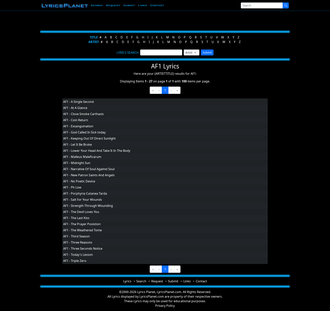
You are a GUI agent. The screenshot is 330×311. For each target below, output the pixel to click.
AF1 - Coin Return (75, 120)
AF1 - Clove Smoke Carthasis (83, 114)
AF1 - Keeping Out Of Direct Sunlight (89, 138)
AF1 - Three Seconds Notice (82, 248)
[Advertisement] (146, 20)
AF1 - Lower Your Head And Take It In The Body (96, 151)
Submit (129, 5)
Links (142, 5)
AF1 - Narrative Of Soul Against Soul (89, 169)
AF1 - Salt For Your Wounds (82, 199)
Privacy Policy (165, 306)
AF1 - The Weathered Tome (82, 230)
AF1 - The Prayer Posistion (82, 224)
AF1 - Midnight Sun (76, 163)
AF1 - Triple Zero (74, 261)
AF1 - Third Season (76, 236)
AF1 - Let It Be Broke (77, 144)
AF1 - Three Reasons (77, 242)
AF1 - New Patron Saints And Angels (89, 175)
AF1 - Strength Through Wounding (88, 206)
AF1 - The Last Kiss (76, 218)
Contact (157, 5)
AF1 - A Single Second (78, 102)
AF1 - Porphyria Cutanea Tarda (85, 193)
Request (113, 5)
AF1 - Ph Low (72, 187)
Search (97, 5)
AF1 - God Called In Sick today (84, 132)
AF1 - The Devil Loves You (81, 212)
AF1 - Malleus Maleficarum (82, 157)
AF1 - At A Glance (75, 108)
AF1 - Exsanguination (78, 126)
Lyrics (127, 281)
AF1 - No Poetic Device (79, 181)
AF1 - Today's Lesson (78, 255)
